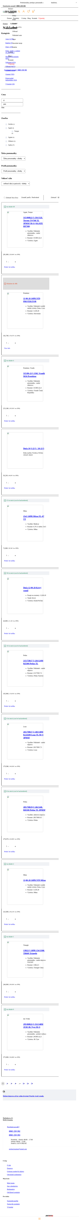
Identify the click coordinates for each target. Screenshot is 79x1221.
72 (27, 1083)
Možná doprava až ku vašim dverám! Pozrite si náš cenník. (23, 1096)
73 (31, 1083)
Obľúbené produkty (13, 1192)
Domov (5, 24)
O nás (9, 1165)
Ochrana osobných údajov (15, 1171)
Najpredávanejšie (12, 1201)
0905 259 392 (14, 1131)
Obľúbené (29, 10)
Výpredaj (10, 1207)
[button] (12, 267)
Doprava (10, 1168)
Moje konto (11, 1183)
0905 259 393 (14, 1135)
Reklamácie (11, 1189)
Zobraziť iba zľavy (11, 198)
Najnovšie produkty (13, 1204)
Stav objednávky (12, 1186)
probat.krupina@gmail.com (18, 1149)
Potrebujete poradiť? (10, 6)
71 (23, 1083)
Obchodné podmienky (14, 1174)
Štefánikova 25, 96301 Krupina (8, 1119)
